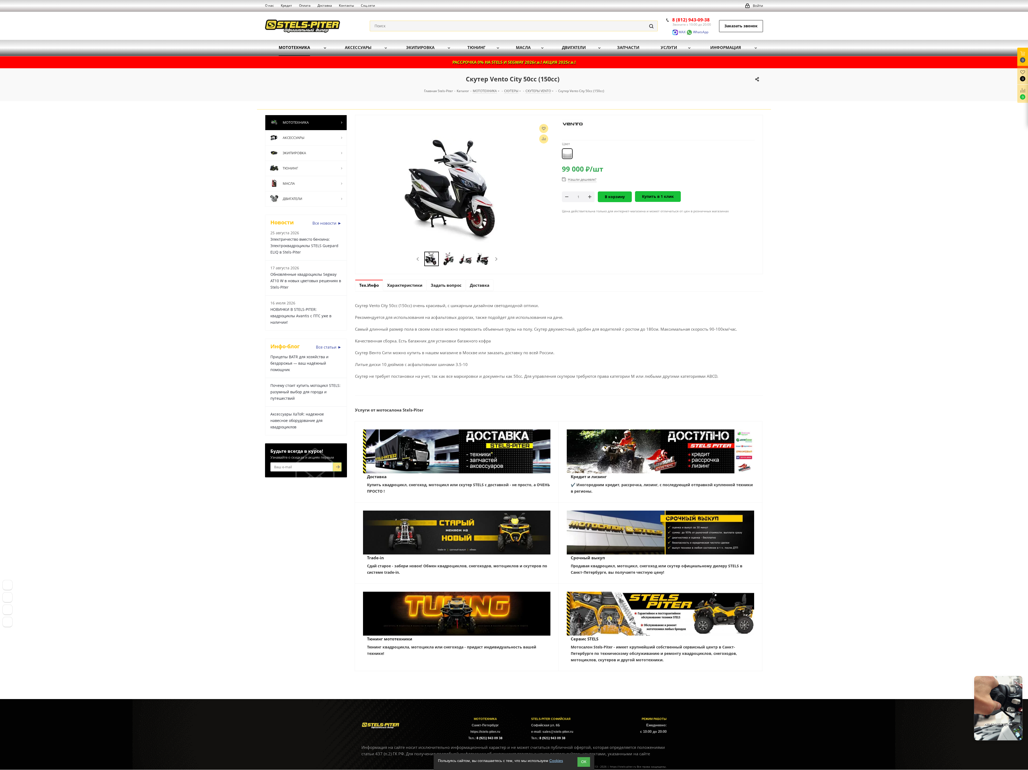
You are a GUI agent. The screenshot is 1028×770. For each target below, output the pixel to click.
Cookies (556, 760)
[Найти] (651, 26)
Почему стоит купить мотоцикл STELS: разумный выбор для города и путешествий (305, 392)
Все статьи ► (329, 347)
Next (496, 259)
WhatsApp (700, 32)
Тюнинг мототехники (389, 638)
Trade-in (375, 557)
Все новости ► (327, 223)
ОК (583, 762)
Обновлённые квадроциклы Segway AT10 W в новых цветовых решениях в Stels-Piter (305, 281)
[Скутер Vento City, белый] (457, 189)
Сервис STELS (584, 638)
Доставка (377, 476)
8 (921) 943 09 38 (489, 738)
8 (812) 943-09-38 (691, 20)
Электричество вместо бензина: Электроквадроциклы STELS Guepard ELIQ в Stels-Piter (304, 246)
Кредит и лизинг (589, 476)
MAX (682, 32)
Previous (418, 259)
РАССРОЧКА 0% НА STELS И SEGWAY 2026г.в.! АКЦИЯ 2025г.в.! (514, 62)
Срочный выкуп (588, 557)
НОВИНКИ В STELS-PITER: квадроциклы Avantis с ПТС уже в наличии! (300, 316)
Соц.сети (368, 5)
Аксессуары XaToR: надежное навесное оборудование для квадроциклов (297, 420)
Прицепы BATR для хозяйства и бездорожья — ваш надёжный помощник (299, 363)
